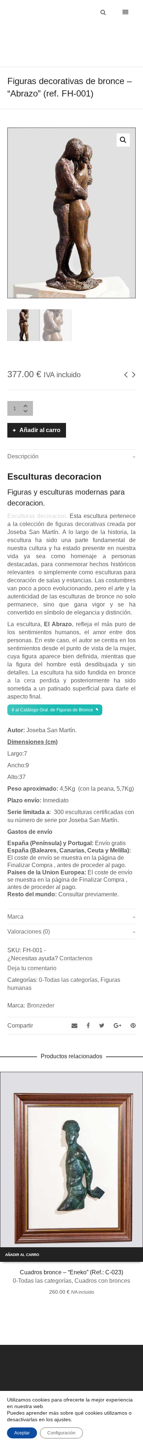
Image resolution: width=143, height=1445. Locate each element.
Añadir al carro (39, 412)
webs (118, 1384)
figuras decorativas (80, 506)
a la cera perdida (33, 662)
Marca (15, 898)
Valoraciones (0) (28, 913)
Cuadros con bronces (102, 1262)
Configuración (61, 1432)
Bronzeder (40, 987)
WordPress (99, 1384)
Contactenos (75, 940)
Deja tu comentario (31, 950)
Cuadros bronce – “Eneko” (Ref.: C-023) (71, 1254)
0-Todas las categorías (68, 961)
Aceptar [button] (22, 1432)
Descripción (22, 438)
